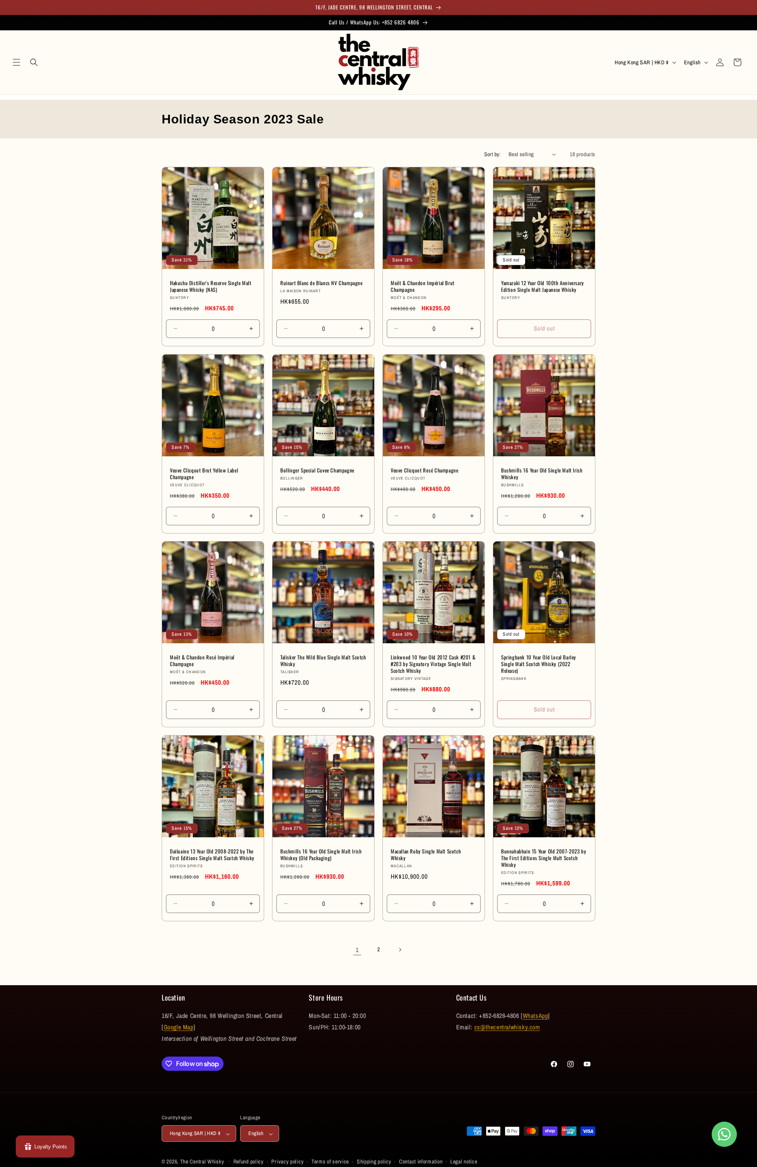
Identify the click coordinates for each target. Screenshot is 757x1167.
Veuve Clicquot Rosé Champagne (424, 470)
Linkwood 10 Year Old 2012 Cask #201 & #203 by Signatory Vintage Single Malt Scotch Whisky (433, 664)
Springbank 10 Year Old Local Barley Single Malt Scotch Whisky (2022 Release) (538, 664)
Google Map (179, 1027)
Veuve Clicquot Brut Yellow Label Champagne (204, 473)
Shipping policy (374, 1161)
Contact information (420, 1161)
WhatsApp (535, 1015)
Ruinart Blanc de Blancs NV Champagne (321, 283)
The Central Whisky (202, 1161)
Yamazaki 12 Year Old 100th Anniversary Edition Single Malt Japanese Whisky (542, 286)
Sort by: (492, 154)
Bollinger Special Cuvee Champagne (317, 470)
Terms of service (330, 1161)
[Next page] (399, 949)
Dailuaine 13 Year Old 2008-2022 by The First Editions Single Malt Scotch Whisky (212, 854)
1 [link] (357, 949)
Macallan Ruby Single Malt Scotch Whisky (426, 854)
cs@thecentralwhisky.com (507, 1027)
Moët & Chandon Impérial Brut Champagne (423, 286)
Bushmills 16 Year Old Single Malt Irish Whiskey (541, 473)
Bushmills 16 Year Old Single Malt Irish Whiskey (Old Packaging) (321, 854)
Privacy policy (287, 1161)
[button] (16, 62)
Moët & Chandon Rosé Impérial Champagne (202, 660)
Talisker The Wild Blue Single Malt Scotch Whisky (323, 660)
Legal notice (463, 1161)
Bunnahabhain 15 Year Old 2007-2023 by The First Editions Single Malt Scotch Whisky (543, 858)
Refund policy (248, 1161)
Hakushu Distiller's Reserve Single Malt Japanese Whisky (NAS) (210, 286)
